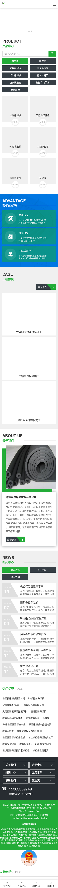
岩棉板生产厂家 (19, 837)
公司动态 (15, 570)
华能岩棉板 (8, 840)
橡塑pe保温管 (9, 743)
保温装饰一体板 (44, 840)
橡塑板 (15, 61)
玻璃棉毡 (15, 829)
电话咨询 (7, 885)
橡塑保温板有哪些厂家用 (29, 730)
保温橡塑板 (52, 832)
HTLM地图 (32, 818)
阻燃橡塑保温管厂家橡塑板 (15, 750)
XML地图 (15, 818)
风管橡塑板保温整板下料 (14, 711)
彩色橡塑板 (15, 68)
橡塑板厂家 (26, 834)
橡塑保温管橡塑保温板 (13, 737)
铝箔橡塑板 (15, 75)
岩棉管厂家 (30, 829)
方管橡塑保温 (32, 717)
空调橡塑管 (15, 82)
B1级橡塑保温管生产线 (13, 724)
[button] (26, 31)
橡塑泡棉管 (8, 730)
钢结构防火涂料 (38, 834)
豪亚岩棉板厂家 (44, 843)
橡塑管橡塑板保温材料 (13, 698)
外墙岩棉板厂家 (42, 829)
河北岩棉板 (32, 843)
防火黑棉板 (22, 843)
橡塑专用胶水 (42, 82)
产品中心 (22, 885)
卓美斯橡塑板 (11, 843)
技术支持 (15, 577)
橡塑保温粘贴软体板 (12, 717)
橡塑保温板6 (25, 743)
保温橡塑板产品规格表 (40, 724)
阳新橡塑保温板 (38, 711)
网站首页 (51, 885)
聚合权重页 (42, 818)
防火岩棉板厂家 (33, 845)
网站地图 (44, 814)
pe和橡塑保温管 (43, 743)
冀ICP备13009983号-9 (29, 811)
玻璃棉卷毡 (42, 832)
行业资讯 (42, 570)
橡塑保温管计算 (40, 750)
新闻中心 (36, 885)
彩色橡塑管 (42, 68)
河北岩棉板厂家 (30, 840)
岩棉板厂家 (5, 829)
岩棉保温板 (31, 837)
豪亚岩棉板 (18, 840)
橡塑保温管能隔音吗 (34, 704)
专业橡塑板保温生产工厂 (40, 737)
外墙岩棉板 (5, 834)
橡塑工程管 (42, 75)
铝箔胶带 (15, 89)
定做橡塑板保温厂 (11, 704)
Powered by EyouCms (41, 807)
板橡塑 (46, 717)
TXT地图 (23, 818)
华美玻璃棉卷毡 (43, 837)
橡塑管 (42, 61)
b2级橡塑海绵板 (36, 698)
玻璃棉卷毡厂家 (24, 832)
